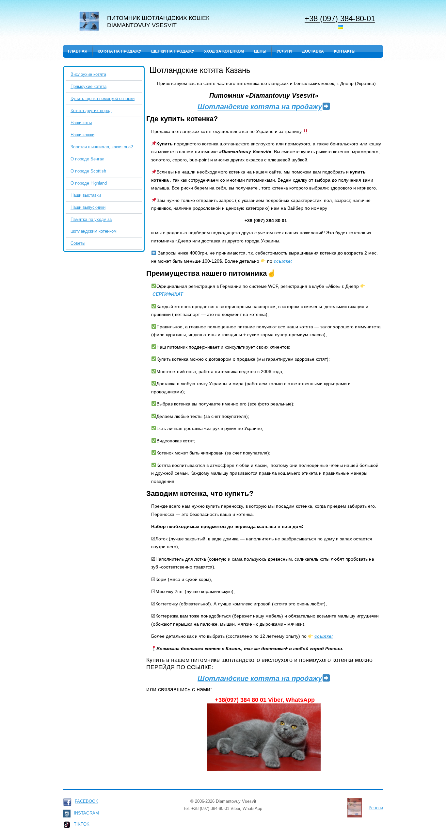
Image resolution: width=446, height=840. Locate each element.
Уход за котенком (224, 51)
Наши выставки (86, 195)
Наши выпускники (88, 207)
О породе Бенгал (87, 158)
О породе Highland (89, 183)
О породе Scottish (88, 171)
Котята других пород (91, 110)
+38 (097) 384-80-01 (340, 18)
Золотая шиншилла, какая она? (102, 146)
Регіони (376, 807)
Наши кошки (82, 134)
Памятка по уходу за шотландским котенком (94, 225)
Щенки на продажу (172, 51)
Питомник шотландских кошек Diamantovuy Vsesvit (158, 21)
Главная (78, 51)
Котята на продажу (119, 51)
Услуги (284, 51)
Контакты (345, 51)
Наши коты (81, 122)
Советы (78, 243)
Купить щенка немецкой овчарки (103, 98)
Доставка (313, 51)
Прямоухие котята (88, 86)
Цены (260, 51)
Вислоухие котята (88, 74)
